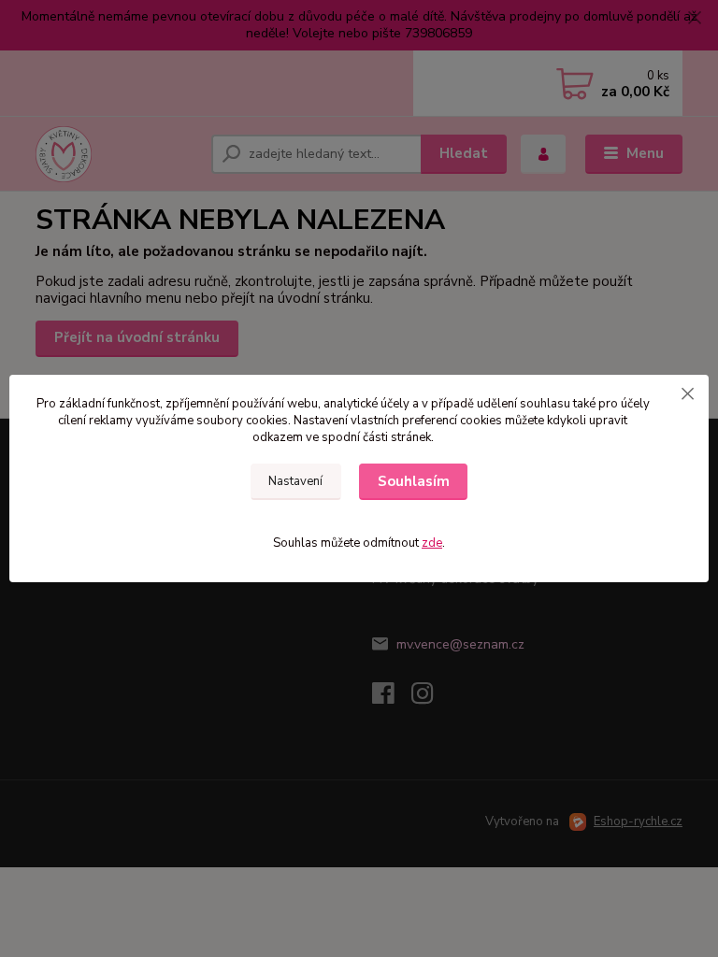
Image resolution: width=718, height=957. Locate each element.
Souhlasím (414, 481)
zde (432, 543)
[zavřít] (687, 393)
